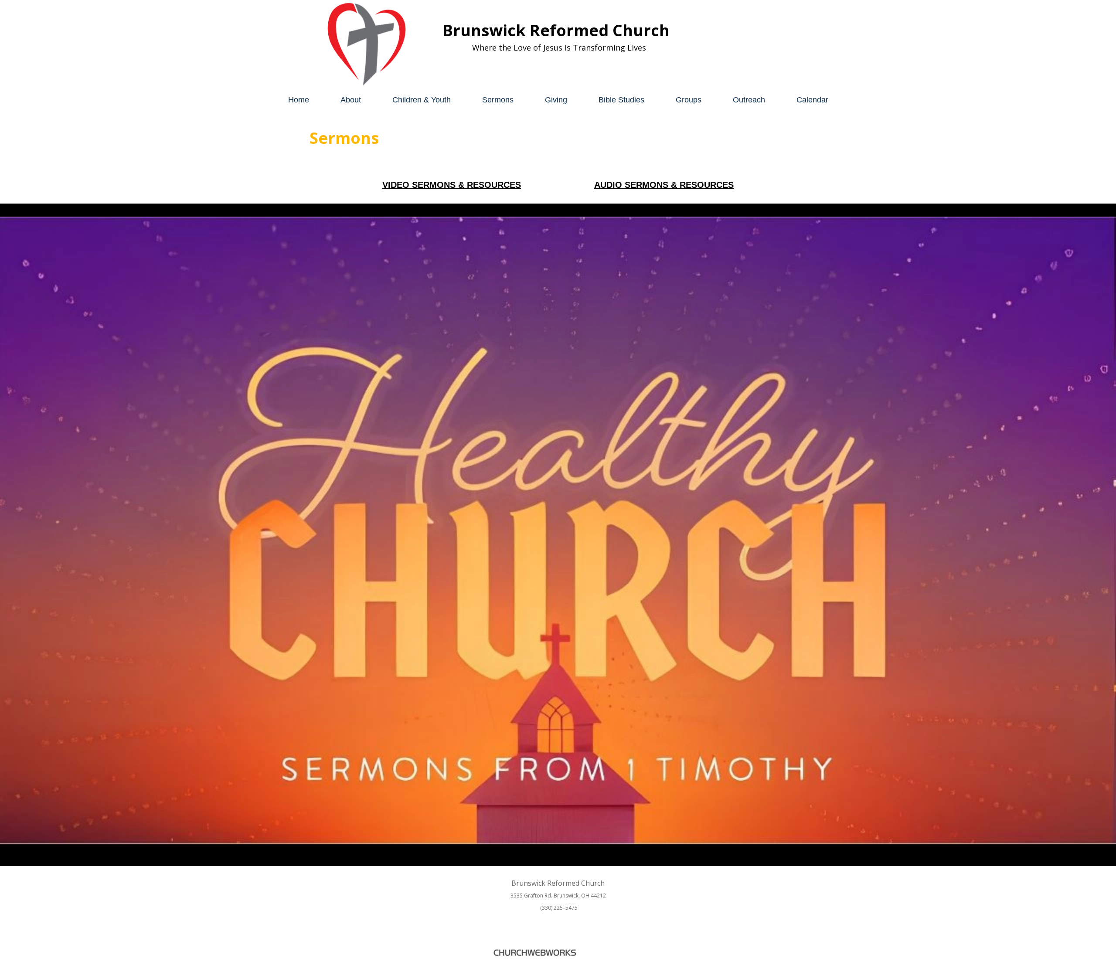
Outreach (749, 99)
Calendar (812, 99)
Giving (556, 99)
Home (298, 99)
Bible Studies (621, 99)
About (350, 99)
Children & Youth (421, 99)
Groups (688, 99)
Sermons (498, 99)
